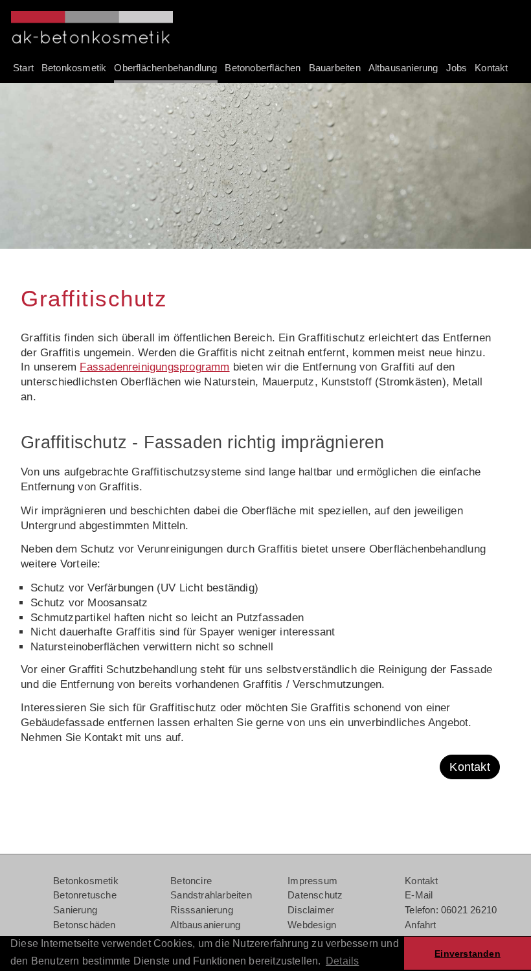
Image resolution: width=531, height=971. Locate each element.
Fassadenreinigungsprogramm (154, 367)
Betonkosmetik (86, 880)
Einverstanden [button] (468, 953)
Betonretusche (85, 894)
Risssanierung (201, 909)
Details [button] (342, 960)
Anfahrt (420, 924)
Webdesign (312, 924)
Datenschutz (315, 894)
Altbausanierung (205, 924)
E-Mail (419, 894)
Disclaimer (311, 909)
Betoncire (191, 880)
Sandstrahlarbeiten (211, 894)
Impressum (312, 880)
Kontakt (469, 766)
